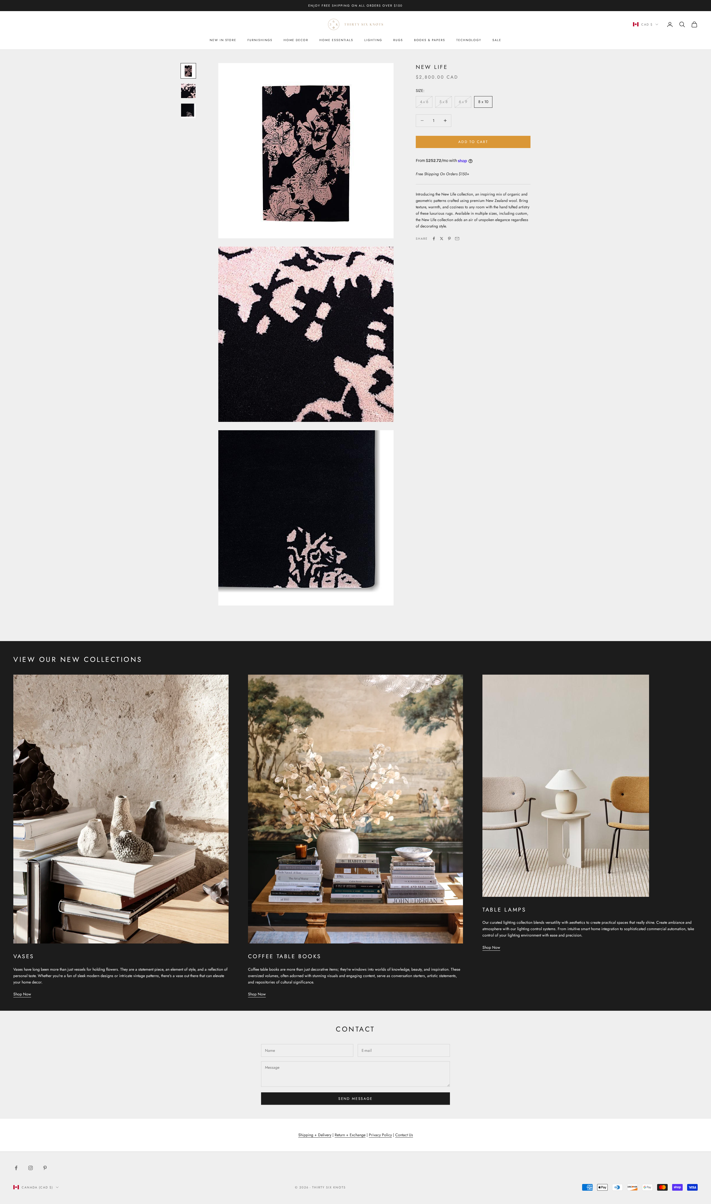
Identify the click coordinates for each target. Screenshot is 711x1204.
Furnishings (259, 40)
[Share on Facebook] (434, 238)
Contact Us (404, 1135)
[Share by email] (457, 238)
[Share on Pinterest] (449, 238)
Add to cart (473, 141)
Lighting (373, 40)
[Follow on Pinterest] (45, 1168)
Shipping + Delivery (314, 1135)
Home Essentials (336, 40)
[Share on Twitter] (441, 238)
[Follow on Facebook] (16, 1168)
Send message (355, 1098)
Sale (496, 40)
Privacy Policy (380, 1135)
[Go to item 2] (188, 91)
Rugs (398, 40)
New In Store (223, 40)
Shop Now (22, 994)
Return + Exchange (350, 1135)
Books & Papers (429, 40)
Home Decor (296, 40)
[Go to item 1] (188, 71)
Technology (468, 40)
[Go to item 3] (188, 111)
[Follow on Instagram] (30, 1168)
